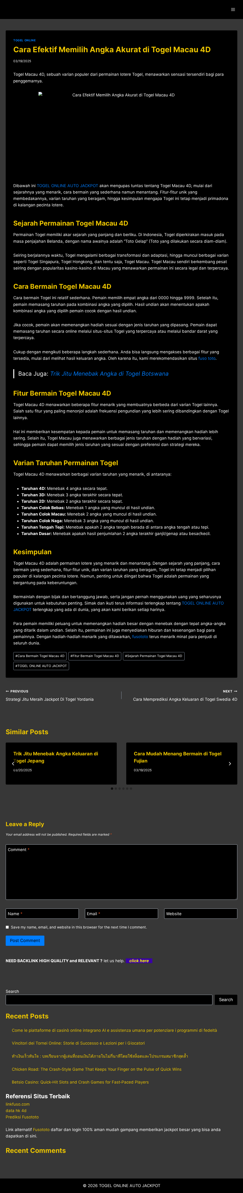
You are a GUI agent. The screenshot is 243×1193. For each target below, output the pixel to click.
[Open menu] (233, 9)
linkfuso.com (18, 1104)
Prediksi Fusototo (22, 1117)
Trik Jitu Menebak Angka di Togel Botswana (109, 373)
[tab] (112, 788)
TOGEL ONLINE (24, 40)
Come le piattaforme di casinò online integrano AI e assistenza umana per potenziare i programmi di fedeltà (114, 1030)
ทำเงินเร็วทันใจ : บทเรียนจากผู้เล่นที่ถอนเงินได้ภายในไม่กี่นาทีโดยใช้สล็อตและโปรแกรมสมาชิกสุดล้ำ (100, 1056)
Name (15, 913)
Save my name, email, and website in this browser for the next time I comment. (79, 927)
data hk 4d (16, 1110)
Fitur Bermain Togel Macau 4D (94, 656)
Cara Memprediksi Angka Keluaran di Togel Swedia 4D (185, 695)
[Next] (230, 763)
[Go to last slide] (13, 763)
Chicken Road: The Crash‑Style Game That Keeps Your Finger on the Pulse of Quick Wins (97, 1069)
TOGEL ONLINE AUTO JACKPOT (41, 666)
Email (93, 913)
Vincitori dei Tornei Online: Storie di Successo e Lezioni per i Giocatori (78, 1043)
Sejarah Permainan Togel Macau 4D (153, 656)
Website (174, 913)
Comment (19, 849)
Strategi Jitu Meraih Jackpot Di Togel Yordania (50, 695)
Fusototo (41, 1129)
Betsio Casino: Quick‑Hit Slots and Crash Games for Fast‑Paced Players (80, 1082)
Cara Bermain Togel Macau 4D (40, 656)
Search (12, 991)
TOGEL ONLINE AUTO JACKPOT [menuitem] (67, 185)
